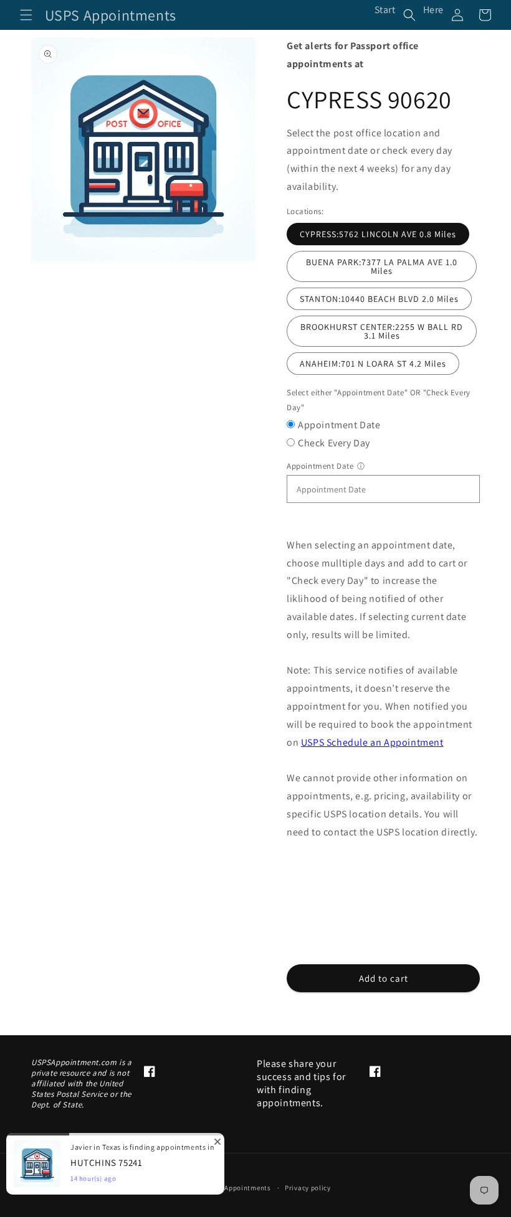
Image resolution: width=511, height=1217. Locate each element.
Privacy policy (308, 1187)
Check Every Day (334, 442)
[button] (26, 15)
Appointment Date (339, 424)
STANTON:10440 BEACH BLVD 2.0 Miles (379, 298)
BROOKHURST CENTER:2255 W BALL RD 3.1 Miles (381, 331)
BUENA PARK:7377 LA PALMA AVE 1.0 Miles (381, 266)
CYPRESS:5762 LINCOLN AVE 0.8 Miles (378, 234)
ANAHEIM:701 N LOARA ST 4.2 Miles (373, 363)
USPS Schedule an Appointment (372, 742)
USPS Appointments (238, 1187)
